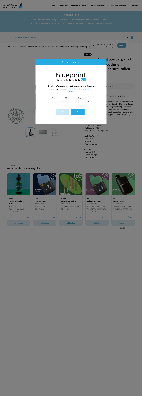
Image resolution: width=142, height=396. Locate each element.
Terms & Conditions (74, 89)
